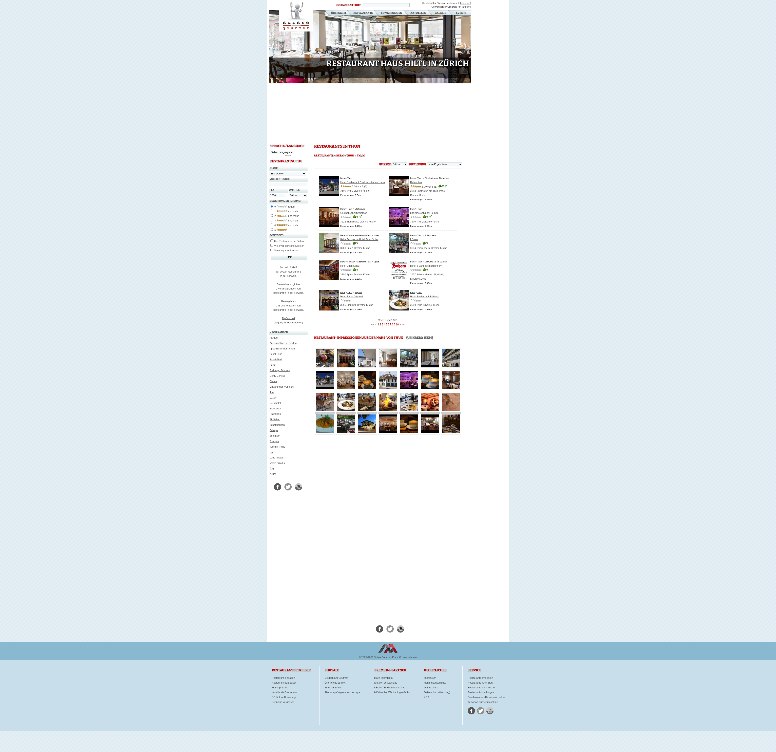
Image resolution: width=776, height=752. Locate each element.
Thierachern (430, 235)
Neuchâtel (275, 403)
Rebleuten (416, 182)
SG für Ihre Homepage (284, 697)
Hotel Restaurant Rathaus (424, 296)
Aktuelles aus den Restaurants (418, 13)
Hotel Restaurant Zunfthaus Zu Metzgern (362, 182)
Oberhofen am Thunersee (437, 178)
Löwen (414, 239)
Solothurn (275, 435)
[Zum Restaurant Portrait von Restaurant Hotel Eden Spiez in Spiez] (329, 279)
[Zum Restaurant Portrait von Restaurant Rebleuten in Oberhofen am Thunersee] (399, 195)
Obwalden (275, 414)
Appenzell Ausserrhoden (283, 343)
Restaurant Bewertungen (392, 13)
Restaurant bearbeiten (284, 682)
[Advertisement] (370, 113)
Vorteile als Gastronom (284, 692)
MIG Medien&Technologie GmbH (392, 692)
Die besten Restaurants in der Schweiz (296, 15)
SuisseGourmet (333, 687)
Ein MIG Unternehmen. (404, 657)
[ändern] (466, 6)
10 (340, 80)
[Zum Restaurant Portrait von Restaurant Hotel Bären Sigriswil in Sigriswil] (329, 309)
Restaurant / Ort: (348, 5)
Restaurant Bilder (440, 13)
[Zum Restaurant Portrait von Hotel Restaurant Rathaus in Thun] (399, 309)
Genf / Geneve (277, 375)
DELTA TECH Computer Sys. (390, 687)
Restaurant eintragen (283, 677)
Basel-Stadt (276, 359)
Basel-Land (276, 354)
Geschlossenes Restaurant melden (487, 697)
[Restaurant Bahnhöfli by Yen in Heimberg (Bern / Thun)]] (388, 388)
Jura (272, 392)
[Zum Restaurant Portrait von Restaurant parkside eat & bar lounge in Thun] (399, 226)
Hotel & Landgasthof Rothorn (426, 265)
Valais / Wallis (277, 463)
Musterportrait (279, 687)
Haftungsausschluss (435, 682)
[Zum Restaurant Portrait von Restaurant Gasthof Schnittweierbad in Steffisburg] (329, 226)
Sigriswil (358, 292)
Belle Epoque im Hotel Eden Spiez (359, 239)
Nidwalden (276, 408)
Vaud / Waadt (277, 457)
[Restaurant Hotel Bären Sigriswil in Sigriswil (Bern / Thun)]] (346, 366)
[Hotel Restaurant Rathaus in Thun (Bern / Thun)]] (346, 410)
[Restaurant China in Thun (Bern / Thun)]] (430, 410)
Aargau (274, 337)
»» (403, 324)
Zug (272, 468)
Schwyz (274, 430)
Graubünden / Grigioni (282, 386)
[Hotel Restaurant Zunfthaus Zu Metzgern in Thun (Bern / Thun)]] (388, 366)
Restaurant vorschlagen (481, 692)
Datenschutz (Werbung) (437, 692)
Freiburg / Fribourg (280, 370)
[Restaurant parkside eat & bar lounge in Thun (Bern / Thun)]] (409, 388)
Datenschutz (431, 687)
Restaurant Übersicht (336, 13)
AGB (426, 697)
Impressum (430, 677)
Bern (272, 365)
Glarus (273, 381)
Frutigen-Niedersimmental (359, 235)
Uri (271, 452)
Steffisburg (360, 209)
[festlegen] (465, 3)
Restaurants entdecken (480, 677)
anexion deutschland (385, 682)
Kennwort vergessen (283, 702)
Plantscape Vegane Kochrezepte (343, 692)
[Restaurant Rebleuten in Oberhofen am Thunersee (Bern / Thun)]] (451, 388)
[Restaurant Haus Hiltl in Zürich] (370, 47)
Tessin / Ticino (277, 446)
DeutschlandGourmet (336, 677)
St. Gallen (275, 419)
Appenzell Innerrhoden (282, 348)
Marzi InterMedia (383, 677)
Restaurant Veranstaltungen (461, 13)
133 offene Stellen (286, 305)
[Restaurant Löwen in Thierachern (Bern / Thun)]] (325, 366)
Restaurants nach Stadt (480, 682)
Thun (350, 155)
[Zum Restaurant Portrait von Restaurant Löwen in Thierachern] (399, 252)
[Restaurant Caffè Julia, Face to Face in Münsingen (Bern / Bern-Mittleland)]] (367, 388)
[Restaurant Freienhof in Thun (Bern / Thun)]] (388, 410)
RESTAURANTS (323, 155)
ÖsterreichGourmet (335, 682)
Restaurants (363, 13)
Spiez (376, 235)
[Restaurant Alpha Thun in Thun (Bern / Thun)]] (367, 432)
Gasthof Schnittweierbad (353, 213)
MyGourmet (288, 318)
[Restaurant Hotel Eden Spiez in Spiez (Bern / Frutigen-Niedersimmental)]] (346, 388)
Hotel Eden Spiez (350, 265)
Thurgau (274, 441)
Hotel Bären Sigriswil (351, 296)
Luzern (273, 397)
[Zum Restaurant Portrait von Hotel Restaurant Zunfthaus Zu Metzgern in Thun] (329, 195)
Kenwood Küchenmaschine (483, 702)
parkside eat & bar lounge (424, 213)
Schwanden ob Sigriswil (436, 262)
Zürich (273, 474)
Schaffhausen (277, 425)
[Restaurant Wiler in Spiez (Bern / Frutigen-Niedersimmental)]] (325, 410)
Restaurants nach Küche (481, 687)
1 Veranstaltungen (286, 288)
